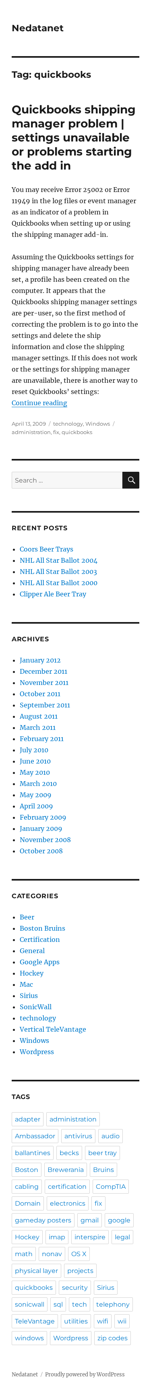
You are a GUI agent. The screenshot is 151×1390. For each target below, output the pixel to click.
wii (122, 1321)
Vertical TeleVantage (53, 1029)
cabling (27, 1186)
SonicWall (36, 1007)
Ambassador (35, 1136)
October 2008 (41, 851)
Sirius (29, 996)
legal (122, 1237)
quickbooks (77, 432)
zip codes (112, 1338)
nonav (52, 1254)
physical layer (36, 1271)
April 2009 (36, 806)
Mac (26, 984)
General (32, 951)
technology (68, 423)
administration (31, 432)
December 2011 (43, 671)
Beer (27, 917)
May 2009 (36, 795)
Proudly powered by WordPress (85, 1374)
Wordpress (37, 1052)
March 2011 (38, 727)
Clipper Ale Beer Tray (53, 594)
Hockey (31, 973)
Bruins (103, 1170)
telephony (113, 1304)
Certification (40, 939)
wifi (102, 1321)
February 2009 (43, 817)
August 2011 (39, 716)
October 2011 (40, 694)
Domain (28, 1203)
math (24, 1254)
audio (110, 1136)
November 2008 (45, 840)
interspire (89, 1237)
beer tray (102, 1153)
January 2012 (40, 660)
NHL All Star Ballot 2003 (58, 572)
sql (58, 1304)
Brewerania (66, 1170)
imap (57, 1237)
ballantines (32, 1153)
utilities (76, 1321)
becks (69, 1153)
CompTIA (111, 1186)
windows (29, 1338)
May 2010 (35, 772)
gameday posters (43, 1220)
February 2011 (42, 739)
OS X (79, 1254)
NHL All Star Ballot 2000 (58, 583)
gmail (90, 1220)
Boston (26, 1170)
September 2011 (45, 705)
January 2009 (41, 828)
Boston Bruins (42, 928)
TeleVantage (35, 1321)
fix (56, 432)
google (119, 1220)
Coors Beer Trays (46, 549)
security (75, 1287)
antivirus (78, 1136)
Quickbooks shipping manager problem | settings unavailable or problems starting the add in (74, 137)
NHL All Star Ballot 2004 (58, 560)
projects (80, 1271)
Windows (97, 423)
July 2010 (34, 750)
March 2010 (38, 784)
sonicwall (29, 1304)
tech (79, 1304)
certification (67, 1186)
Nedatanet (38, 28)
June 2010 (35, 761)
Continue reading (39, 403)
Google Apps (40, 962)
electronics (67, 1203)
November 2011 (44, 683)
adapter (27, 1119)
